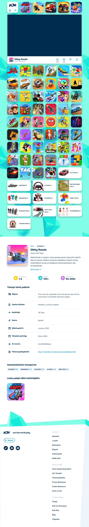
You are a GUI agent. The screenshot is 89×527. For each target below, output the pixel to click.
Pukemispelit (57, 454)
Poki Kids (55, 510)
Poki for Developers (59, 506)
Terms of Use (57, 491)
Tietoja (54, 501)
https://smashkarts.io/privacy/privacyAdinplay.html (57, 352)
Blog (54, 515)
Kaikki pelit (56, 458)
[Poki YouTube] (18, 448)
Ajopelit (51, 369)
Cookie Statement (59, 486)
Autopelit (39, 369)
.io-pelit (55, 441)
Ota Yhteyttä (57, 473)
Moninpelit (26, 369)
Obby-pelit (63, 369)
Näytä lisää (34, 269)
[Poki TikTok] (6, 448)
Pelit (32, 246)
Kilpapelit (40, 246)
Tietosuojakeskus (58, 478)
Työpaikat (55, 519)
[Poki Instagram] (12, 448)
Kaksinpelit (56, 445)
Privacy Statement (59, 482)
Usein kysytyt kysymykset (61, 469)
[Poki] (12, 5)
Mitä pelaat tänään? (15, 10)
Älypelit (55, 449)
